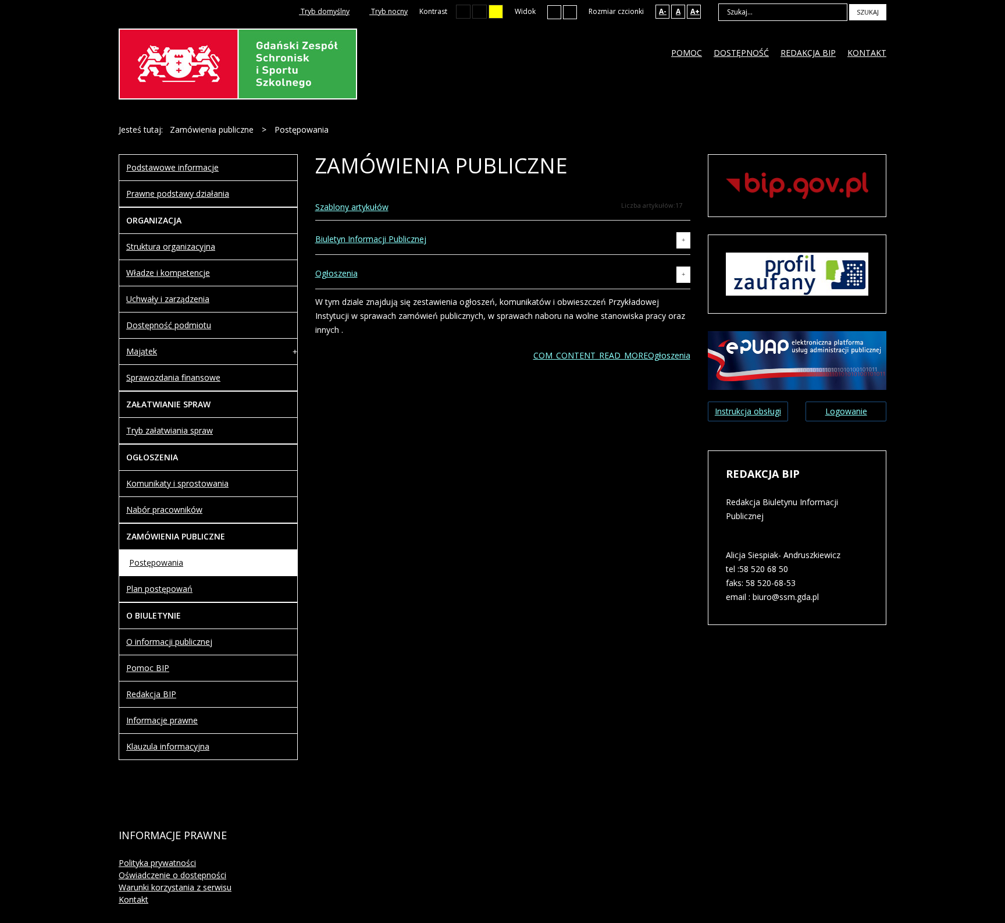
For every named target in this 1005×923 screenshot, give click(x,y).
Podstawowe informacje (172, 167)
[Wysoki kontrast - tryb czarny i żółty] (479, 12)
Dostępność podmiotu (168, 325)
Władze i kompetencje (168, 272)
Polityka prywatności (157, 862)
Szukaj (868, 12)
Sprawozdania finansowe (173, 377)
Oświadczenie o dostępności (172, 875)
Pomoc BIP (147, 667)
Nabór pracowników (164, 509)
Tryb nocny (388, 11)
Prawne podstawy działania (177, 193)
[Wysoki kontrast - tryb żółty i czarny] (496, 12)
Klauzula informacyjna (167, 746)
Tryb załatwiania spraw (169, 430)
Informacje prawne (162, 720)
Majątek (141, 351)
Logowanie (846, 411)
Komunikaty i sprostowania (177, 483)
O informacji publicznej (169, 641)
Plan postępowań (159, 588)
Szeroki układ (570, 12)
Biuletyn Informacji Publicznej (370, 238)
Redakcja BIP (151, 694)
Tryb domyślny (324, 11)
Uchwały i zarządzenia (167, 298)
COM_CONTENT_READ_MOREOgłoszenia (611, 355)
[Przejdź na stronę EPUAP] (797, 359)
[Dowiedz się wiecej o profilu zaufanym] (797, 273)
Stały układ (554, 12)
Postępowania (156, 562)
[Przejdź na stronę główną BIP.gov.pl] (797, 184)
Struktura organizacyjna (170, 246)
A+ (695, 11)
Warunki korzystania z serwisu (175, 887)
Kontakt (133, 899)
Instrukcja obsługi (748, 411)
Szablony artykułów (352, 206)
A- (663, 11)
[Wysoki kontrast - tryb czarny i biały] (463, 12)
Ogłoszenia (336, 273)
